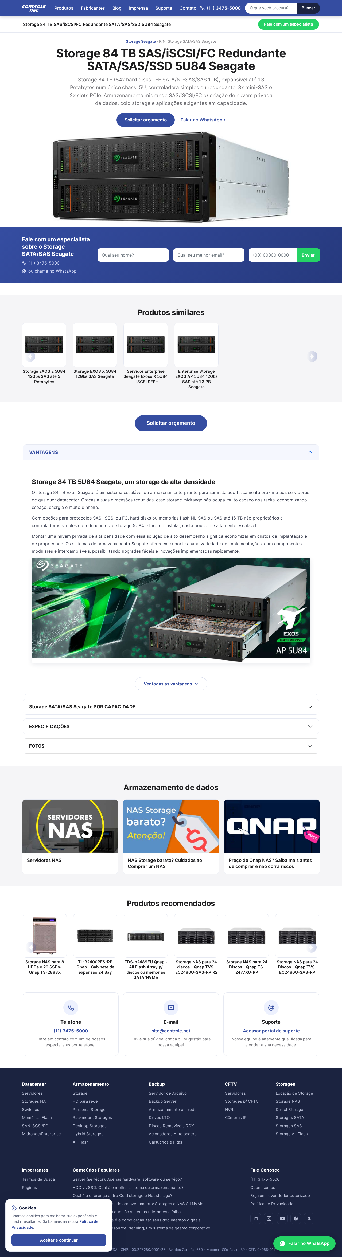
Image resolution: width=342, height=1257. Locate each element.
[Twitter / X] (309, 1218)
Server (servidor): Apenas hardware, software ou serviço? (127, 1179)
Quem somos (262, 1187)
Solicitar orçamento (146, 120)
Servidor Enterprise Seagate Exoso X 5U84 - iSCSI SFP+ (145, 376)
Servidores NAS (44, 860)
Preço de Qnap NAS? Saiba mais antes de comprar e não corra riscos (270, 863)
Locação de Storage (294, 1093)
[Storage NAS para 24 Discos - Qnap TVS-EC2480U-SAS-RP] (297, 936)
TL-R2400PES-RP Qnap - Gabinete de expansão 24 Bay (95, 967)
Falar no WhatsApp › (203, 120)
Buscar (308, 7)
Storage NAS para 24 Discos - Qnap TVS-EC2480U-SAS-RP (297, 967)
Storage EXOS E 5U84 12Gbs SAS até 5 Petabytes (44, 376)
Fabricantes (93, 8)
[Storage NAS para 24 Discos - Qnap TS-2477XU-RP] (247, 936)
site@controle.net (171, 1031)
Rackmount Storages (92, 1117)
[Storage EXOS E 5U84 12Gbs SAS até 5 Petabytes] (44, 345)
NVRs (230, 1109)
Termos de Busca (38, 1179)
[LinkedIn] (255, 1218)
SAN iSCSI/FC (35, 1125)
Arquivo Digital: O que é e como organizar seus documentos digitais (137, 1220)
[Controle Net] (34, 8)
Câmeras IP (236, 1117)
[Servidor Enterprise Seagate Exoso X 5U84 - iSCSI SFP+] (145, 345)
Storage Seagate (141, 41)
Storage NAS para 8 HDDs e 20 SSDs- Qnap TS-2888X (44, 967)
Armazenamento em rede (173, 1109)
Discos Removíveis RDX (171, 1125)
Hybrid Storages (88, 1133)
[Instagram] (269, 1218)
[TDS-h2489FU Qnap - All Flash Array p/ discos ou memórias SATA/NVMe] (146, 936)
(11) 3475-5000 (70, 1031)
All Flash (81, 1142)
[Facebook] (295, 1218)
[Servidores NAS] (70, 826)
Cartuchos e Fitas (165, 1142)
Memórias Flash (37, 1117)
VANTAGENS (43, 452)
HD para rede (85, 1101)
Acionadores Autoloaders (173, 1133)
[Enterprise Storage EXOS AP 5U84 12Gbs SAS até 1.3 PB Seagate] (196, 345)
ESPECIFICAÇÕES (49, 726)
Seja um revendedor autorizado (280, 1195)
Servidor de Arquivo (168, 1093)
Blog (117, 8)
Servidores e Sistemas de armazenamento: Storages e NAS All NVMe (138, 1203)
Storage (80, 1093)
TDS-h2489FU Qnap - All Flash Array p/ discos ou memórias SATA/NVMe (146, 969)
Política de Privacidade (271, 1203)
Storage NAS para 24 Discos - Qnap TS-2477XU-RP (246, 967)
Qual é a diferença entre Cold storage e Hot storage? (122, 1195)
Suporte (164, 8)
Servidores (32, 1093)
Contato (188, 8)
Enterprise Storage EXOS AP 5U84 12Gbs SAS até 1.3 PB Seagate (196, 379)
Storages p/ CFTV (242, 1101)
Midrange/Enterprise (41, 1133)
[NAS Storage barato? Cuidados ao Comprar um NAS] (171, 826)
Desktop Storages (90, 1125)
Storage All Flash (292, 1133)
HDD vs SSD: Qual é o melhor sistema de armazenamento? (128, 1187)
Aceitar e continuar (59, 1240)
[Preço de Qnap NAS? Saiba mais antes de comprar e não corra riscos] (272, 826)
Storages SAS (289, 1125)
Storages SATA (290, 1117)
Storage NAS (288, 1101)
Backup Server (163, 1101)
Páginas (29, 1187)
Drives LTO (159, 1117)
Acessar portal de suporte (271, 1031)
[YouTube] (282, 1218)
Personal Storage (89, 1109)
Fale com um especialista (288, 24)
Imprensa (138, 8)
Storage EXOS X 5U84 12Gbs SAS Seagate (94, 374)
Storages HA (34, 1101)
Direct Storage (289, 1109)
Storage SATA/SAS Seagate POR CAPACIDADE (82, 706)
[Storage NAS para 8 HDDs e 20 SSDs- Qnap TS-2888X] (45, 936)
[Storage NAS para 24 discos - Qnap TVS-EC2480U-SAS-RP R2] (196, 936)
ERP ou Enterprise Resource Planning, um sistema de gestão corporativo (141, 1228)
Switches (30, 1109)
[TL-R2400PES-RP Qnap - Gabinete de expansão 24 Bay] (95, 936)
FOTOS (37, 746)
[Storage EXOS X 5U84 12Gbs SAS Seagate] (95, 345)
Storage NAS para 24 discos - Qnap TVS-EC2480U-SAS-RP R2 (196, 967)
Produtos (64, 8)
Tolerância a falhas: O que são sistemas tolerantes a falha (127, 1211)
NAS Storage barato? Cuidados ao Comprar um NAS (165, 863)
